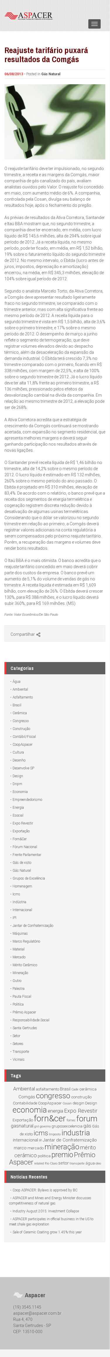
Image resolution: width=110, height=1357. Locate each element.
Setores (18, 1044)
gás (87, 1126)
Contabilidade (25, 1103)
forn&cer (50, 1118)
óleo (98, 1163)
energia (55, 1111)
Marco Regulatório (26, 941)
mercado (36, 1148)
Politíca (18, 1004)
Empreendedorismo (27, 800)
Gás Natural (50, 74)
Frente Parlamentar (27, 855)
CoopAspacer (22, 745)
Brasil (17, 705)
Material (19, 949)
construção (81, 1097)
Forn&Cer (20, 839)
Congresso (21, 721)
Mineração (20, 973)
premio (62, 1155)
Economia (20, 792)
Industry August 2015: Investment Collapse (46, 1211)
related (39, 1163)
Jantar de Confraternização (33, 926)
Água (16, 682)
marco (20, 1148)
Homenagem (22, 886)
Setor (16, 1036)
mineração (61, 1146)
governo (45, 1126)
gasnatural (22, 1126)
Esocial (18, 815)
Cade (74, 1089)
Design (18, 776)
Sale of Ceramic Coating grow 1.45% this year (47, 1232)
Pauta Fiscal (22, 996)
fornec (71, 1120)
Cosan (67, 1103)
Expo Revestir (23, 823)
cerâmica (88, 1089)
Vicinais (19, 1059)
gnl (36, 1126)
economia (30, 1110)
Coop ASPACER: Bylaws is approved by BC (45, 1190)
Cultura (18, 752)
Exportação (21, 831)
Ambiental (20, 689)
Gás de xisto (22, 863)
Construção (21, 729)
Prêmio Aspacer (24, 1012)
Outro (17, 981)
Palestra (19, 989)
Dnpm (17, 784)
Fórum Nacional (25, 847)
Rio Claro (51, 1163)
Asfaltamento (23, 697)
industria (75, 1132)
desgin (78, 1103)
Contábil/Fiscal (24, 737)
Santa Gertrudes (25, 1028)
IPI (14, 918)
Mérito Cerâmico (25, 965)
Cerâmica (20, 713)
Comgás (26, 1096)
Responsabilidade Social (31, 1020)
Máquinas (20, 933)
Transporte (21, 1052)
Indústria (19, 902)
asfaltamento (47, 1089)
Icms (16, 894)
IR (40, 1140)
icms (41, 1133)
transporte (77, 1163)
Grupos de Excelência (29, 878)
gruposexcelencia (66, 1126)
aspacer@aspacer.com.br (37, 1313)
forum (86, 1118)
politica (44, 1155)
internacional (25, 1140)
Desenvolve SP (23, 768)
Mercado (19, 957)
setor (63, 1163)
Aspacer (30, 15)
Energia (18, 808)
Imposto (55, 1134)
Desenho (19, 760)
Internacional (22, 910)
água (90, 1163)
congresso (53, 1095)
